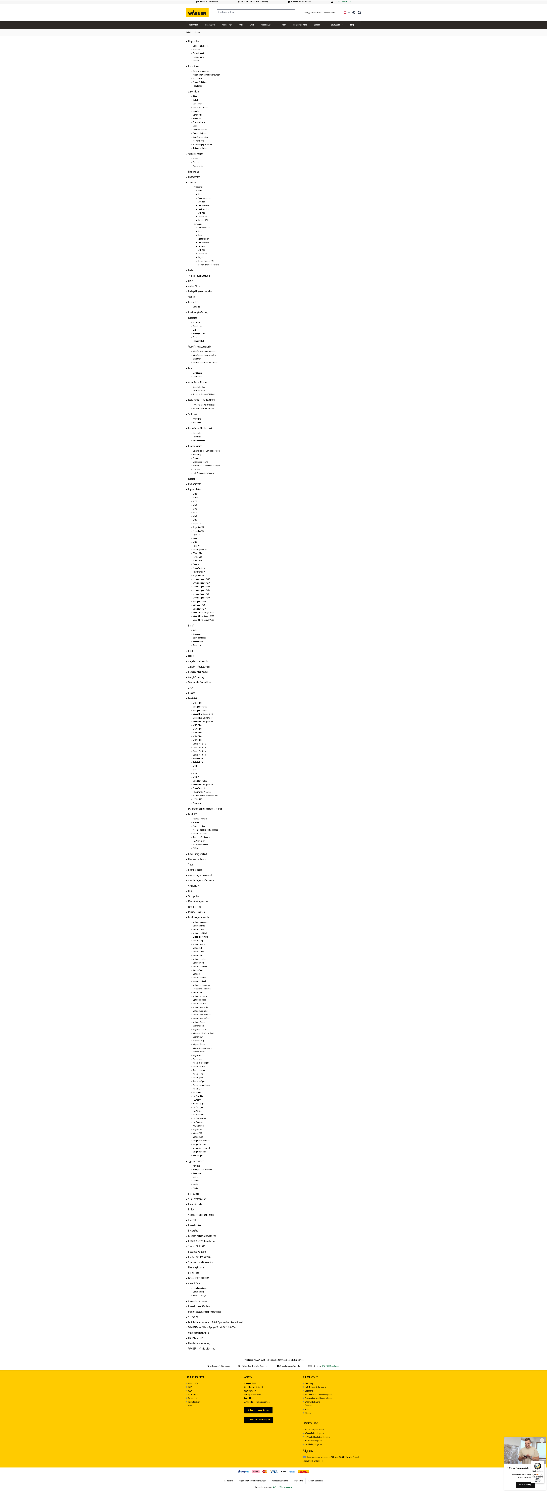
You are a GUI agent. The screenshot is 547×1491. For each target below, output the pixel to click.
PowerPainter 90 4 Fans (199, 1306)
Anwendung (193, 91)
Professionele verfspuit (202, 989)
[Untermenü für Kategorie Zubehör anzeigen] (322, 25)
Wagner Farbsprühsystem (314, 1433)
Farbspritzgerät (198, 53)
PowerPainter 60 (199, 568)
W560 (195, 505)
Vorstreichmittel (199, 391)
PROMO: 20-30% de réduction (202, 1241)
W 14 (195, 766)
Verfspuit (196, 974)
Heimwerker (193, 25)
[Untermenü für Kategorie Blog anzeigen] (355, 25)
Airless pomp (198, 1074)
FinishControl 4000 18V (198, 1278)
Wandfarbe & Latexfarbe (199, 346)
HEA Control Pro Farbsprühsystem (317, 1437)
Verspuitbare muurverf (201, 1148)
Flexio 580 (196, 535)
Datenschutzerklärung (201, 71)
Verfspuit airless (199, 926)
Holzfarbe (196, 322)
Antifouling (197, 419)
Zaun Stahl (197, 119)
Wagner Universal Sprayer (202, 1048)
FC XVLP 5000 (197, 557)
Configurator (194, 885)
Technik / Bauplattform (199, 275)
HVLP (241, 25)
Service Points (194, 1317)
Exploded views (195, 489)
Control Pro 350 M (199, 751)
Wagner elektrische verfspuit (204, 1033)
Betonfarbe (197, 433)
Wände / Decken (195, 154)
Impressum (197, 79)
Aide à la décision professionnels (205, 830)
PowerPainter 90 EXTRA (202, 792)
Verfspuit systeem (200, 996)
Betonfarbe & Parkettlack (200, 428)
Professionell (198, 187)
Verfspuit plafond (199, 981)
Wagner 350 (197, 1133)
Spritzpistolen (203, 209)
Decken (196, 162)
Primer (195, 337)
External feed (194, 907)
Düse (200, 191)
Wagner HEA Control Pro (199, 682)
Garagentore (198, 104)
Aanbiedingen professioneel (201, 880)
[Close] (542, 1440)
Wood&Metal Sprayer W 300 (203, 785)
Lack (194, 330)
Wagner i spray (198, 1041)
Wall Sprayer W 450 (200, 710)
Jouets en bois (198, 141)
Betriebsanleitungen (201, 46)
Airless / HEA (227, 25)
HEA (190, 891)
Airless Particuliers (200, 834)
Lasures (196, 1181)
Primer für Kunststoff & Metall (204, 394)
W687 (195, 542)
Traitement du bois (200, 148)
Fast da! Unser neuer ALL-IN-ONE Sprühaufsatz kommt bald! (215, 1322)
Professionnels (195, 1204)
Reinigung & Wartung (198, 312)
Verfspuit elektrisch (200, 933)
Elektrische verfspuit (200, 937)
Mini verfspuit (198, 1155)
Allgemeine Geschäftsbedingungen (206, 75)
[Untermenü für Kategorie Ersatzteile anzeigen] (341, 25)
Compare (196, 307)
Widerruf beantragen (260, 1420)
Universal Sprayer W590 (201, 583)
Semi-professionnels (197, 1199)
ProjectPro (193, 1230)
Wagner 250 (197, 1130)
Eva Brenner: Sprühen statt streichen (205, 808)
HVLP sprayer (198, 1107)
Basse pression (199, 826)
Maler (195, 630)
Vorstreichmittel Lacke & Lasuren (205, 362)
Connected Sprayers (197, 1301)
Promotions (193, 1273)
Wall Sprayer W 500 (200, 781)
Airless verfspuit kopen (201, 1085)
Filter (200, 194)
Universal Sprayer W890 (201, 590)
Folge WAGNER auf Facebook (313, 1461)
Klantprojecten (195, 870)
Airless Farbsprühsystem (314, 1430)
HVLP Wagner (198, 1122)
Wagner (192, 297)
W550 (195, 501)
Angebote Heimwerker (198, 661)
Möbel (195, 100)
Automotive (197, 645)
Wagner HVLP (198, 1037)
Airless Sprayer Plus (200, 550)
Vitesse (196, 61)
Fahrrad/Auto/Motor (200, 107)
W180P (195, 494)
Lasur (190, 368)
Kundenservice (195, 446)
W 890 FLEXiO (198, 736)
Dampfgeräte (194, 484)
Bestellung (197, 455)
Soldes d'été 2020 (196, 1246)
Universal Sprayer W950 (201, 594)
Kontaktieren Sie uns (259, 1410)
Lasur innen (197, 373)
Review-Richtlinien (200, 82)
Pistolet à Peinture (197, 1251)
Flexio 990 (196, 546)
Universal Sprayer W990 (201, 598)
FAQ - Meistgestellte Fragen (203, 473)
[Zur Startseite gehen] (197, 12)
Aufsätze (201, 213)
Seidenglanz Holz (199, 334)
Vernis (195, 1184)
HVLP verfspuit (198, 1115)
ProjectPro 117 (198, 527)
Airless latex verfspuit (201, 1063)
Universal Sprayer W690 (201, 587)
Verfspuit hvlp (198, 941)
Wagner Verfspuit (199, 1052)
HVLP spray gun (199, 1104)
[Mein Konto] (354, 12)
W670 (195, 513)
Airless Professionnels (201, 837)
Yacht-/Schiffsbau (199, 638)
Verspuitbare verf (199, 1152)
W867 (195, 516)
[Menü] (542, 1462)
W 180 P (196, 777)
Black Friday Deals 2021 (199, 854)
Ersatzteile (335, 25)
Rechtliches (193, 66)
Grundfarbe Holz (199, 387)
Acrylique (196, 1166)
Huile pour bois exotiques (202, 1170)
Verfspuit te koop (199, 1000)
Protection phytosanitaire (202, 144)
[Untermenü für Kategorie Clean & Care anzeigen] (273, 25)
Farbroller (192, 478)
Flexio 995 (196, 564)
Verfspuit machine (200, 959)
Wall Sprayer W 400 (200, 707)
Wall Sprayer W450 (199, 605)
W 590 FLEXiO (198, 729)
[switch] (537, 1480)
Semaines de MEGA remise (200, 1262)
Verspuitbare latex (200, 1144)
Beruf (190, 625)
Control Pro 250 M (199, 744)
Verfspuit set (197, 992)
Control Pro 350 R (199, 755)
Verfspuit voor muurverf (202, 1015)
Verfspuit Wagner (199, 1022)
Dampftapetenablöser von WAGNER (204, 1311)
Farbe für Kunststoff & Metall (201, 400)
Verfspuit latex (198, 952)
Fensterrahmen (199, 122)
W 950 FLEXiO (198, 703)
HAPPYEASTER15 (195, 1338)
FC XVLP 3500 (197, 553)
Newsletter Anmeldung (199, 1343)
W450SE (196, 498)
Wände (195, 159)
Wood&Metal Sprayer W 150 (203, 718)
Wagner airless (198, 1026)
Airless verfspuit (199, 1081)
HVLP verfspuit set (200, 1118)
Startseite (189, 32)
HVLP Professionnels (201, 845)
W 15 (195, 770)
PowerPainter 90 (199, 572)
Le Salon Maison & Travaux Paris (202, 1236)
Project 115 (197, 524)
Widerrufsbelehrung (200, 462)
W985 (195, 520)
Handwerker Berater (197, 859)
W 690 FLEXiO (198, 733)
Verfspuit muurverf (200, 967)
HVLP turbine (198, 1111)
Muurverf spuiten (196, 912)
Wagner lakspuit (199, 1044)
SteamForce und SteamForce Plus (205, 796)
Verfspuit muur (198, 963)
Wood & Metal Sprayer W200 (203, 616)
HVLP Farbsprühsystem (313, 1444)
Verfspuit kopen (199, 944)
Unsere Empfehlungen (198, 1333)
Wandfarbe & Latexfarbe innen (204, 351)
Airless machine (199, 1067)
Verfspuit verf (198, 1137)
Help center (193, 41)
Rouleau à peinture (200, 819)
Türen (195, 96)
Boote (195, 126)
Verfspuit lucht (198, 955)
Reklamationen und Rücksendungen (206, 466)
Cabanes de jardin (200, 133)
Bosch (190, 651)
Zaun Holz (196, 111)
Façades (201, 257)
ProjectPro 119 (198, 531)
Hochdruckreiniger (200, 1288)
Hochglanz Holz (199, 341)
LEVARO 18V (197, 799)
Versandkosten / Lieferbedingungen (206, 451)
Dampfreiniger (198, 1292)
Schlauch (201, 202)
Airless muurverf (199, 1070)
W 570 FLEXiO (198, 725)
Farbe (284, 25)
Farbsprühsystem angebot (200, 291)
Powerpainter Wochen (198, 672)
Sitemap (197, 32)
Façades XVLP (203, 220)
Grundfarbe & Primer (198, 382)
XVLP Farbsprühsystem (313, 1441)
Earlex (191, 1209)
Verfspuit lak (197, 948)
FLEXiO (191, 656)
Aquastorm (197, 803)
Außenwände (198, 166)
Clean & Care (266, 25)
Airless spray (198, 1078)
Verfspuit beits (198, 929)
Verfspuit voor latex (200, 1011)
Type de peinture (196, 1161)
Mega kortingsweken (198, 901)
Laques (195, 1177)
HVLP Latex (197, 1092)
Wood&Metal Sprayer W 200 (203, 722)
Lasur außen (197, 377)
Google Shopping (196, 677)
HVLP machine (198, 1096)
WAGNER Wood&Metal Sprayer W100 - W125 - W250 (211, 1327)
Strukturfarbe (198, 359)
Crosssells (192, 1220)
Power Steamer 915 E (206, 261)
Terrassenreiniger (200, 1296)
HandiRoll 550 (198, 759)
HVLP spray (197, 1100)
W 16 (195, 773)
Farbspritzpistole (199, 57)
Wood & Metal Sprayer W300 (203, 620)
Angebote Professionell (199, 666)
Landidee (192, 814)
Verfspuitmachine (199, 1004)
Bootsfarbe (197, 423)
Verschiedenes (204, 205)
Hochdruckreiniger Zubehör (208, 265)
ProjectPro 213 (198, 576)
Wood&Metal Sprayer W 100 (203, 714)
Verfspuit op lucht (199, 978)
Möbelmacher (198, 641)
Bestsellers (193, 302)
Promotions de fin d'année (200, 1257)
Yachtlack (192, 414)
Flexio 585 (196, 538)
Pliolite (195, 1188)
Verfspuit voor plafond (201, 1018)
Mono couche (198, 1173)
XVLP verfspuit (198, 1126)
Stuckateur (197, 634)
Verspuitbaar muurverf (201, 1141)
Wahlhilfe (196, 50)
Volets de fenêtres (200, 130)
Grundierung (197, 326)
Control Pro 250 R (199, 747)
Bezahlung (197, 458)
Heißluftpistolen (300, 25)
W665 (195, 509)
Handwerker (210, 25)
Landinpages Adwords (198, 917)
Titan (190, 864)
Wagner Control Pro (200, 1029)
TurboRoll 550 (198, 762)
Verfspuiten (193, 896)
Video (307, 1409)
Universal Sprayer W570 (201, 579)
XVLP (252, 25)
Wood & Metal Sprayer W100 (203, 613)
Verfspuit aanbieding (201, 922)
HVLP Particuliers (199, 841)
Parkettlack (197, 437)
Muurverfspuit (198, 970)
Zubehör (317, 25)
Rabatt (191, 693)
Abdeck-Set (202, 217)
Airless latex (197, 1059)
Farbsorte (192, 317)
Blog (352, 25)
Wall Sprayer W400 (199, 601)
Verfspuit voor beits (200, 1007)
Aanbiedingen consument (200, 875)
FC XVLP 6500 (197, 561)
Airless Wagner (198, 1089)
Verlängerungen (204, 198)
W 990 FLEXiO (198, 740)
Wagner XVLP (198, 1055)
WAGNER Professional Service (201, 1348)
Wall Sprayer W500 (199, 609)
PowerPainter (194, 1225)
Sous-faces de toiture (201, 137)
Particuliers (193, 1193)
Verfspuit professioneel (202, 985)
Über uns (196, 469)
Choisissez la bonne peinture (201, 1215)
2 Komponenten (199, 440)
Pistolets (196, 822)
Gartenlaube (197, 115)
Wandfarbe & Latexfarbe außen (204, 355)
